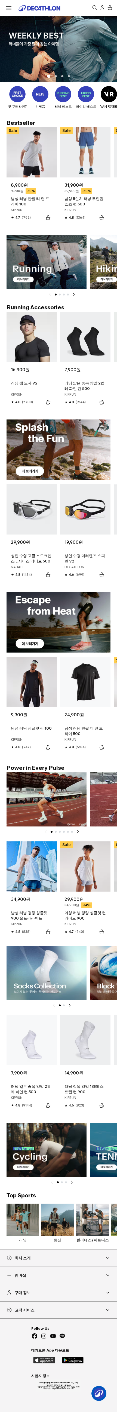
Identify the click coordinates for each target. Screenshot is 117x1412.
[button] (56, 76)
